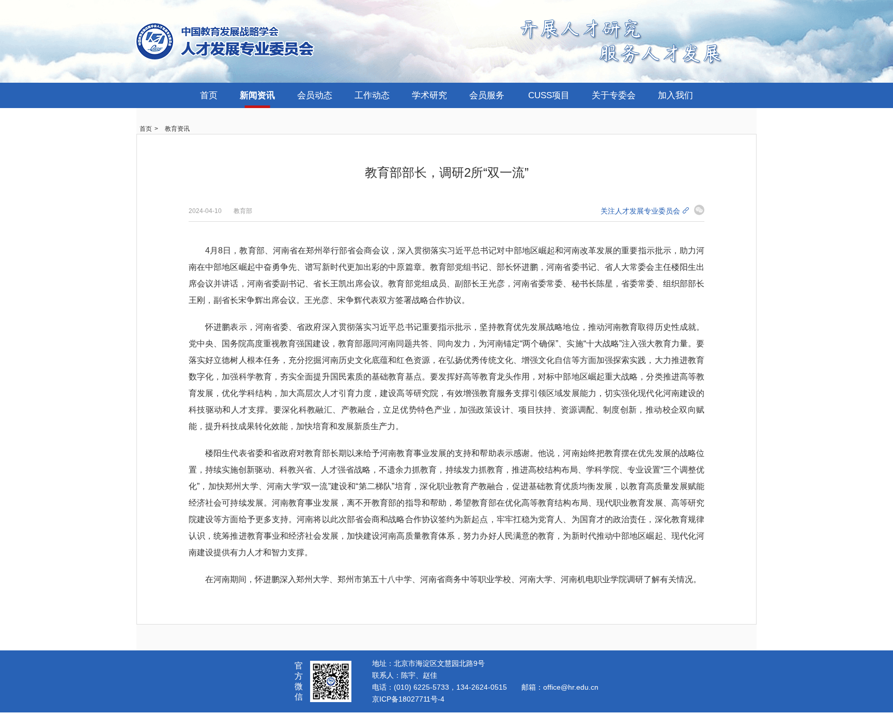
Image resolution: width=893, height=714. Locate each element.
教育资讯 (177, 128)
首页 (209, 95)
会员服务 (486, 95)
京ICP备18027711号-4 (408, 699)
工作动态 (372, 95)
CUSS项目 (548, 95)
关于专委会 (614, 95)
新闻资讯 (257, 95)
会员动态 (314, 95)
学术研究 (429, 95)
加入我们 (675, 95)
